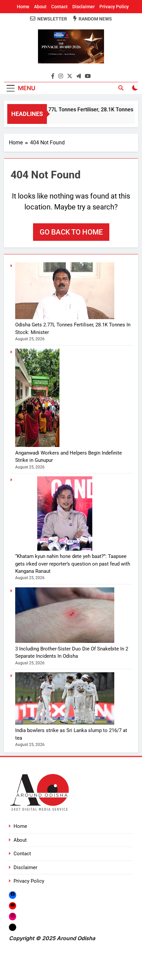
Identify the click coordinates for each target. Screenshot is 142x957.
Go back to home (71, 232)
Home (23, 6)
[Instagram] (12, 916)
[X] (12, 927)
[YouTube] (12, 906)
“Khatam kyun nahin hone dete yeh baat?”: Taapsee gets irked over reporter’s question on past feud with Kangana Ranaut (72, 563)
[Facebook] (12, 895)
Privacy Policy (114, 6)
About (40, 6)
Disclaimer (83, 6)
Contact (59, 6)
